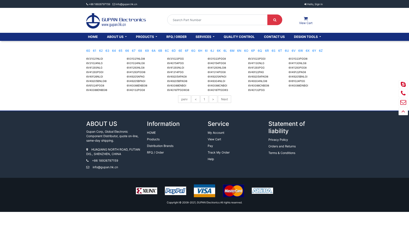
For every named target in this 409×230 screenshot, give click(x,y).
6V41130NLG (256, 63)
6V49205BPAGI (136, 81)
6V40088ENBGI (176, 85)
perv (184, 99)
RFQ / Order (176, 37)
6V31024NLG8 (136, 63)
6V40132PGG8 (136, 90)
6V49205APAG (136, 76)
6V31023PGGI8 (298, 58)
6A (154, 50)
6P (253, 50)
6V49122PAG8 (297, 72)
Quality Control (239, 37)
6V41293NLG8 (135, 67)
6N (239, 50)
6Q (260, 50)
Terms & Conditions (281, 153)
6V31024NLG (94, 63)
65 (120, 50)
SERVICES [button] (204, 37)
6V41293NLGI (175, 67)
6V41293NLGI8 (217, 67)
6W (300, 50)
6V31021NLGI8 (136, 58)
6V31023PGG (175, 58)
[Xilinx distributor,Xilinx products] (146, 192)
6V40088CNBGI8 (258, 85)
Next (224, 99)
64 (114, 50)
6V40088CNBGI (217, 85)
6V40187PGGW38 (178, 90)
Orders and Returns (282, 146)
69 (147, 50)
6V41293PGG (256, 67)
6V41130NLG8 (297, 63)
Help (211, 159)
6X (308, 50)
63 (107, 50)
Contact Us (274, 37)
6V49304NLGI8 (257, 81)
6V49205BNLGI (298, 76)
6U (287, 50)
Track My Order (219, 152)
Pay (210, 146)
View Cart (214, 139)
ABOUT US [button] (115, 37)
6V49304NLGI (216, 81)
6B (160, 50)
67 (133, 50)
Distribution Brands (160, 146)
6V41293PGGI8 (136, 72)
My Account (216, 132)
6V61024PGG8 (95, 85)
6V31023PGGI (256, 58)
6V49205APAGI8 (258, 76)
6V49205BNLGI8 (96, 81)
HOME (93, 37)
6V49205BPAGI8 (177, 81)
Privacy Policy (278, 139)
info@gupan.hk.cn (126, 4)
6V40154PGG (175, 63)
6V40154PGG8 (217, 63)
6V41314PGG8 (217, 72)
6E (180, 50)
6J (212, 50)
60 (88, 50)
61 (94, 50)
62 (101, 50)
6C (167, 50)
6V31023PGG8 (217, 58)
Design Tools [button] (306, 37)
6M (232, 50)
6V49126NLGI (94, 76)
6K (219, 50)
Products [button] (145, 37)
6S (273, 50)
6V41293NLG (94, 67)
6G (193, 50)
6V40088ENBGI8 (137, 85)
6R (267, 50)
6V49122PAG (256, 72)
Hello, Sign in (315, 4)
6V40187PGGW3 (218, 90)
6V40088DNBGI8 (96, 90)
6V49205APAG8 (177, 76)
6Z (321, 50)
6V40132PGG (256, 90)
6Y (314, 50)
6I (206, 50)
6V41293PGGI (94, 72)
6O (246, 50)
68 (140, 50)
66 (127, 50)
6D (174, 50)
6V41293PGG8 (298, 67)
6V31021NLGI (94, 58)
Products (153, 139)
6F (187, 50)
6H (200, 50)
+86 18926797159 (99, 4)
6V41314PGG (175, 72)
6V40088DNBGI (298, 85)
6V (293, 50)
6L (225, 50)
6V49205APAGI (217, 76)
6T (280, 50)
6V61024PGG (297, 81)
